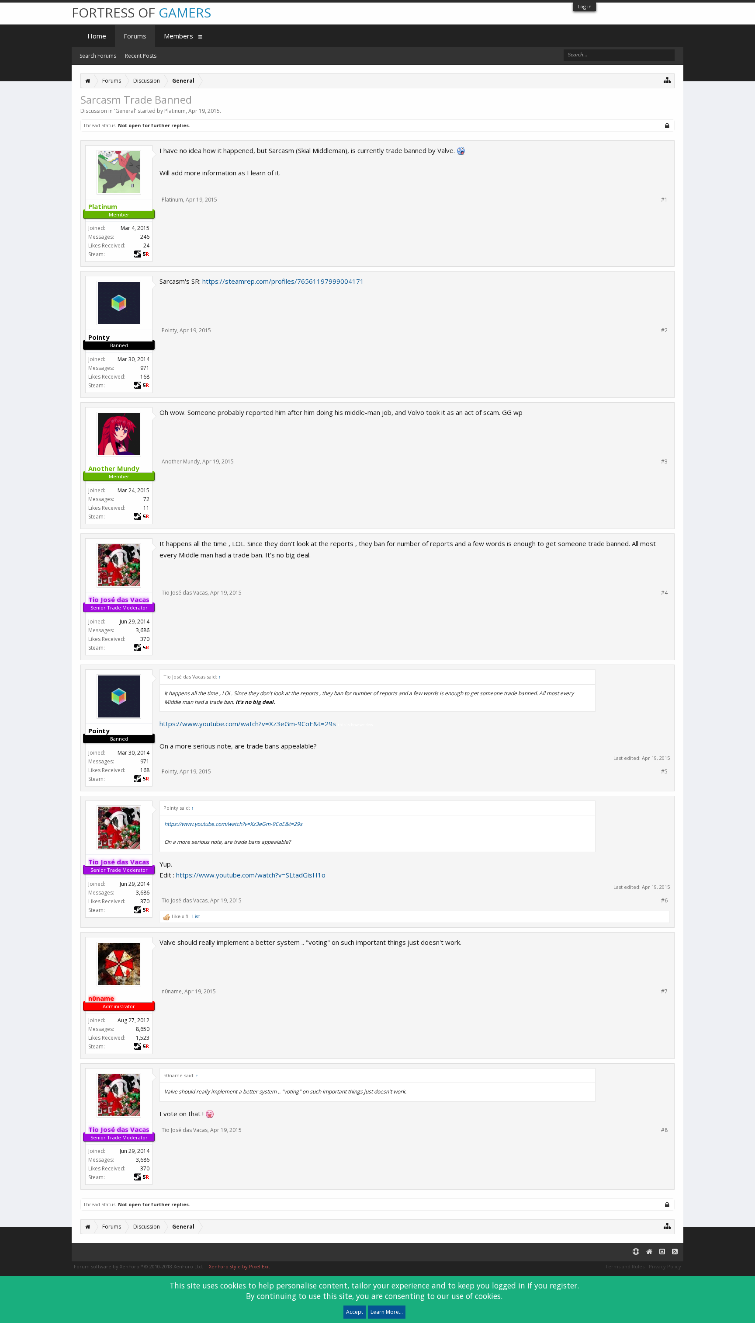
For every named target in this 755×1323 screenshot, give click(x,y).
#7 (664, 991)
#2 (664, 330)
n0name (172, 991)
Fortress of (141, 12)
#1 (664, 199)
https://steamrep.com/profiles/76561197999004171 (283, 281)
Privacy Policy (665, 1266)
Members (178, 35)
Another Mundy (181, 461)
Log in (585, 6)
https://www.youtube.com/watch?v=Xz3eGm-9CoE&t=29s (247, 723)
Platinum (175, 111)
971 (144, 368)
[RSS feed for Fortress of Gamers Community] (674, 1252)
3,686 (142, 630)
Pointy (169, 330)
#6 (664, 900)
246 (144, 236)
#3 (664, 461)
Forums (135, 35)
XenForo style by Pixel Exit (239, 1266)
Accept (354, 1312)
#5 (664, 771)
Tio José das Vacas (185, 592)
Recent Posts (140, 55)
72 (146, 499)
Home (96, 35)
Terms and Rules (624, 1266)
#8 (664, 1130)
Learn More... (387, 1312)
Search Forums (98, 55)
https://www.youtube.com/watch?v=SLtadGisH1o (251, 874)
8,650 (142, 1029)
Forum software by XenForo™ (138, 1266)
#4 (664, 592)
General (125, 111)
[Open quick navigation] (667, 80)
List (196, 916)
